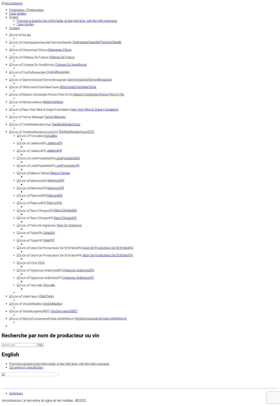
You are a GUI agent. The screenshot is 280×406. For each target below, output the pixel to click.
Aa (29, 35)
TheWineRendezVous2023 (76, 132)
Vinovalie (49, 285)
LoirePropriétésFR (67, 165)
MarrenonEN (56, 180)
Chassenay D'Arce (59, 50)
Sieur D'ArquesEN (65, 210)
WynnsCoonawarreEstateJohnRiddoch (101, 318)
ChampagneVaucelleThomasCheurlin (96, 42)
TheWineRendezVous (66, 124)
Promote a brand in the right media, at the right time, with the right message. (59, 364)
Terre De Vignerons (69, 225)
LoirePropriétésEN (67, 158)
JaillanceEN (54, 143)
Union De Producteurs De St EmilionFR (107, 255)
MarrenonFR (55, 188)
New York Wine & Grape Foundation (94, 109)
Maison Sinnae (60, 173)
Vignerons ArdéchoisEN (78, 270)
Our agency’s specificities (26, 367)
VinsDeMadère (52, 304)
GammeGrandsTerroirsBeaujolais (90, 79)
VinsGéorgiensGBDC (64, 311)
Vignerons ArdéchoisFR (78, 277)
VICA (41, 262)
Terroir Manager (55, 117)
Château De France (61, 57)
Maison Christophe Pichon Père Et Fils (99, 94)
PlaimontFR (54, 203)
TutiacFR (48, 240)
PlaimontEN (54, 195)
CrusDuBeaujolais (58, 72)
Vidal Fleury (46, 296)
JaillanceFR (54, 150)
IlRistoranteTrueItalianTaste (78, 87)
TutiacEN (49, 233)
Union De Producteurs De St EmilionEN (107, 248)
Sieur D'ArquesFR (65, 218)
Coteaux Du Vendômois (71, 64)
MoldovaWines (53, 102)
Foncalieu (50, 136)
